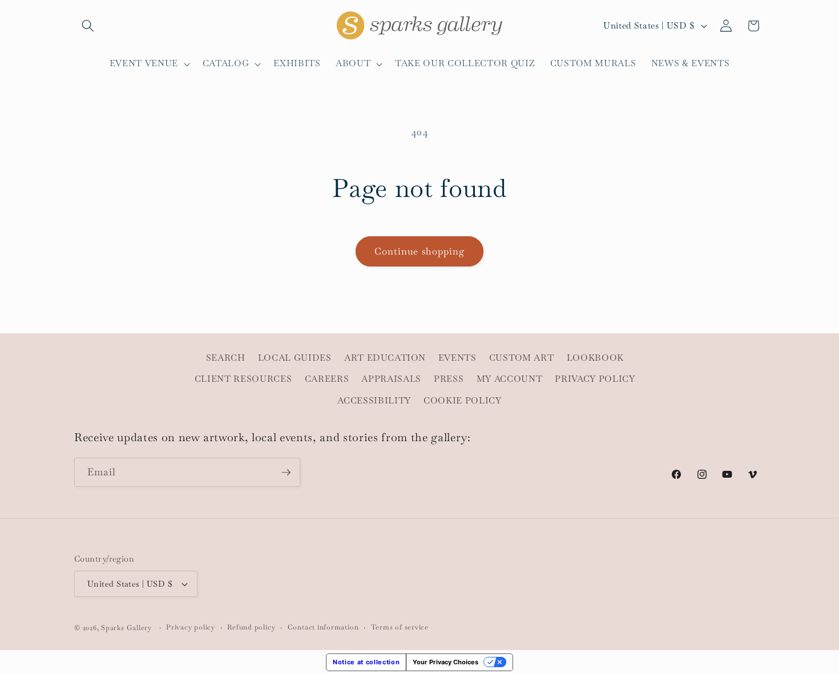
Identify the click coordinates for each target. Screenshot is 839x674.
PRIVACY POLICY (595, 379)
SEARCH (225, 358)
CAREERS (327, 379)
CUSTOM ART (521, 358)
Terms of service (400, 627)
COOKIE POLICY (462, 400)
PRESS (448, 379)
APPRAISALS (391, 379)
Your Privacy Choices (445, 662)
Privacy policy (190, 627)
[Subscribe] (286, 472)
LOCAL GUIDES (295, 358)
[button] (88, 25)
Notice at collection (366, 662)
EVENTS (457, 358)
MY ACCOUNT (510, 379)
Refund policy (251, 627)
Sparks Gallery (126, 627)
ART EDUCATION (385, 358)
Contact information (323, 627)
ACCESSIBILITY (374, 400)
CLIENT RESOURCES (243, 379)
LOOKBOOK (595, 358)
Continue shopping (419, 251)
